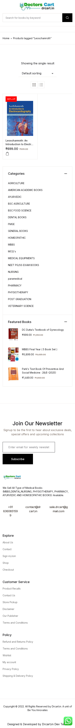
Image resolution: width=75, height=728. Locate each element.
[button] (37, 73)
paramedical (15, 278)
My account (9, 662)
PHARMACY (14, 285)
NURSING (13, 271)
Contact (7, 549)
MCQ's (12, 251)
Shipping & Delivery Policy (18, 675)
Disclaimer (8, 609)
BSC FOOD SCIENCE (19, 210)
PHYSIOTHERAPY (18, 292)
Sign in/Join (9, 556)
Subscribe (17, 459)
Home (6, 38)
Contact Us (9, 595)
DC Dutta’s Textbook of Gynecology (43, 329)
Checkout (8, 569)
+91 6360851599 (10, 511)
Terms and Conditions (15, 622)
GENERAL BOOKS (18, 230)
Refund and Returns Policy (18, 641)
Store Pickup (10, 602)
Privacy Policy (11, 668)
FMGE (11, 224)
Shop (6, 562)
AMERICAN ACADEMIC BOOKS (25, 190)
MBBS (11, 244)
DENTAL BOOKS (17, 217)
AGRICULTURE (16, 183)
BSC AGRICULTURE (19, 203)
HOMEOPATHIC (17, 237)
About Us (8, 542)
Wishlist (7, 655)
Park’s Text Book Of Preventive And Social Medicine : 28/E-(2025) (43, 370)
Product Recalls (12, 588)
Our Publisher (10, 615)
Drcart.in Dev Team (54, 724)
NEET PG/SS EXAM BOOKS (23, 265)
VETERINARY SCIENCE (21, 305)
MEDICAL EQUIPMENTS (21, 258)
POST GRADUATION (19, 299)
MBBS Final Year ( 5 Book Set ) (39, 349)
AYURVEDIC (14, 196)
